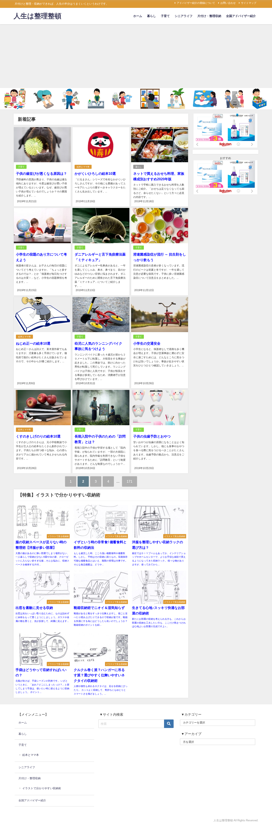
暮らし (151, 15)
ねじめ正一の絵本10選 (33, 343)
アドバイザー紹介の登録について (196, 3)
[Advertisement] (136, 56)
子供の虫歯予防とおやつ (152, 436)
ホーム (137, 15)
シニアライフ (184, 15)
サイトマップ (248, 3)
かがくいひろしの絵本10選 (95, 173)
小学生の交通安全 (146, 343)
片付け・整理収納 (209, 15)
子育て (165, 15)
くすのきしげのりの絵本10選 (38, 436)
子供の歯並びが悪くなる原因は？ (41, 173)
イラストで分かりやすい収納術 (41, 788)
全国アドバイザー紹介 (241, 15)
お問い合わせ (228, 3)
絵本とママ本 (83, 167)
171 (129, 481)
